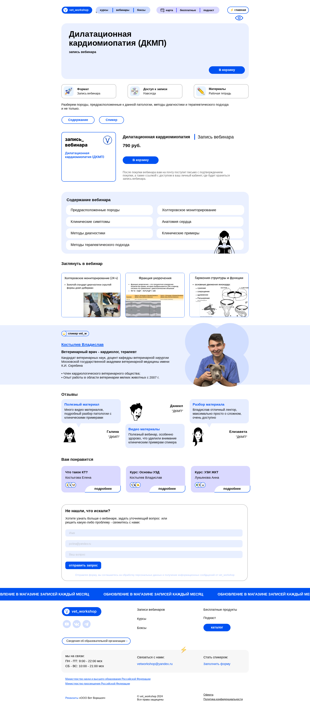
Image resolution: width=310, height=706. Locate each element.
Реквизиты (71, 697)
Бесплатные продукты (220, 609)
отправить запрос (83, 565)
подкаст (208, 10)
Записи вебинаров (151, 609)
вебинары (122, 9)
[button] (78, 120)
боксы (141, 9)
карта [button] (169, 10)
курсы (104, 9)
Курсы (141, 619)
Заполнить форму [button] (216, 664)
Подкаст (209, 618)
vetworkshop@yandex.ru (155, 664)
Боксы (141, 628)
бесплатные (188, 10)
